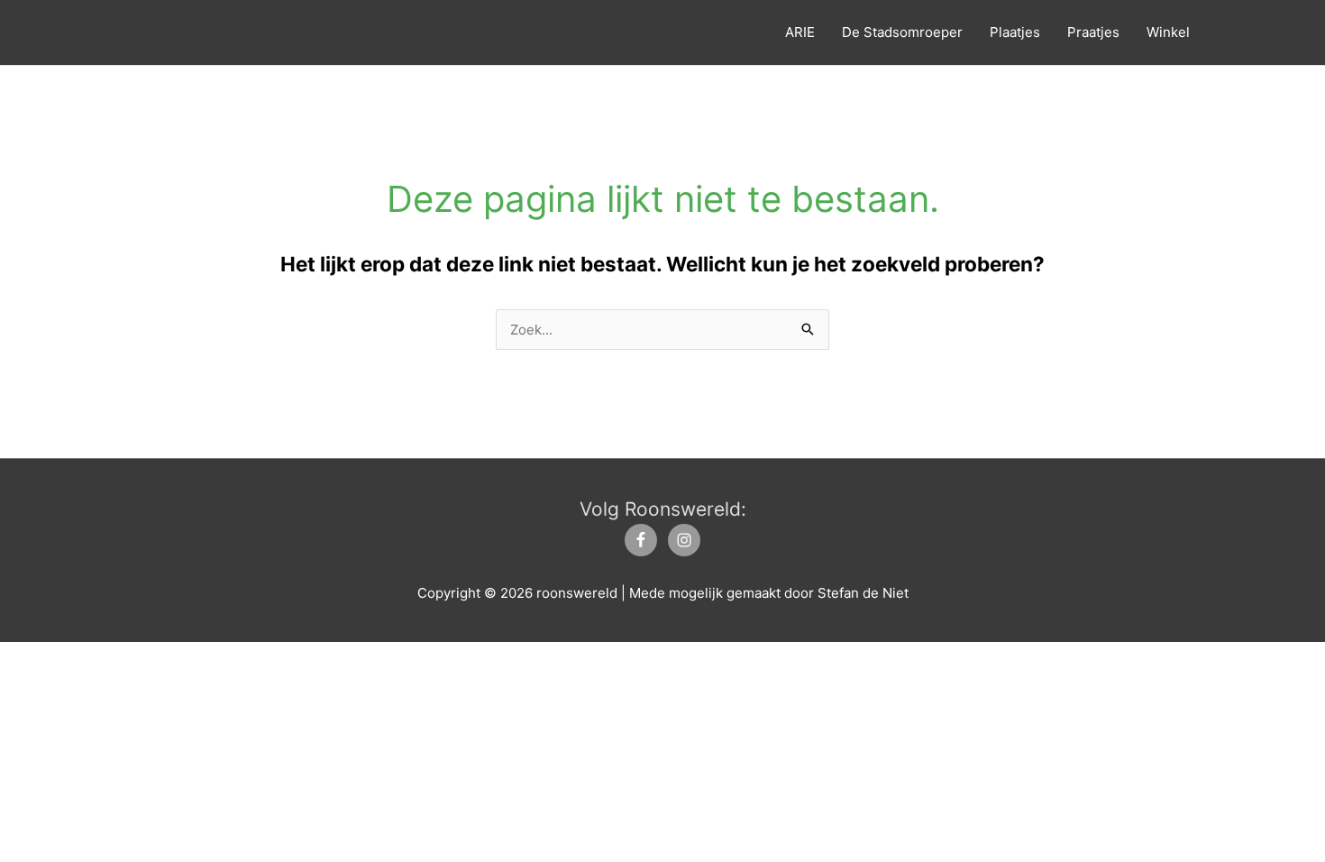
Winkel (1168, 32)
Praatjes (1093, 32)
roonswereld (212, 32)
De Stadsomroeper (902, 32)
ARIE (800, 32)
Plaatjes (1015, 32)
